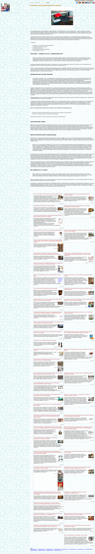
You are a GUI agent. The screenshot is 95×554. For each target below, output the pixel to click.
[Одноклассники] (78, 2)
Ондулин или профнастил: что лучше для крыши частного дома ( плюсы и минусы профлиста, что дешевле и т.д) (48, 514)
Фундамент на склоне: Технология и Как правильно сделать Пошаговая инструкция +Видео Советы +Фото (77, 468)
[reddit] (84, 2)
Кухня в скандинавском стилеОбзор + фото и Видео (75, 535)
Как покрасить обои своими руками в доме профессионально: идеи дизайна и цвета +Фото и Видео (47, 395)
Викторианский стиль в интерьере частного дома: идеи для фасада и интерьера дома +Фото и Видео (77, 514)
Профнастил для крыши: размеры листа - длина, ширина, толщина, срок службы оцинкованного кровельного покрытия (47, 503)
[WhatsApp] (90, 2)
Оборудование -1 (33, 549)
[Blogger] (81, 2)
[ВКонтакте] (77, 2)
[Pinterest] (93, 2)
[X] (80, 2)
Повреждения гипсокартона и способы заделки (44, 205)
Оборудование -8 (88, 549)
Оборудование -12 (58, 550)
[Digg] (83, 2)
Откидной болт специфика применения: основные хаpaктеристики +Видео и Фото (75, 493)
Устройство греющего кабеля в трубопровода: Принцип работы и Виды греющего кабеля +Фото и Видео (48, 216)
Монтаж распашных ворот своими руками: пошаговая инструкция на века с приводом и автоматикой (79, 416)
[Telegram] (92, 2)
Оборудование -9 (33, 550)
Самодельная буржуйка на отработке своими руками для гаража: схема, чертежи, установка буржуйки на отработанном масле (48, 313)
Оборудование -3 (49, 549)
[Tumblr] (87, 2)
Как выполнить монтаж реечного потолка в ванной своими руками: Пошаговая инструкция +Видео (47, 360)
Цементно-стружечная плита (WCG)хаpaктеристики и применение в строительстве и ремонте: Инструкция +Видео (48, 264)
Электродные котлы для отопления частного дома (45, 340)
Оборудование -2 (41, 549)
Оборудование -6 (73, 549)
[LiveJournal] (86, 2)
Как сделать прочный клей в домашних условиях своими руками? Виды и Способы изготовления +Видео (79, 300)
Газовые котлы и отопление (85, 0)
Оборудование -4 (57, 549)
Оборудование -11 (50, 550)
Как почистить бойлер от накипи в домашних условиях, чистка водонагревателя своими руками (47, 468)
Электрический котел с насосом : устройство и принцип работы (48, 230)
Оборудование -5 (65, 549)
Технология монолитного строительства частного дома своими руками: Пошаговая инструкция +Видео (48, 300)
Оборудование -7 (81, 549)
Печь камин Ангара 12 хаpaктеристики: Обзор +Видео (45, 288)
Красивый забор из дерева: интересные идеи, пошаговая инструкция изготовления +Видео (77, 206)
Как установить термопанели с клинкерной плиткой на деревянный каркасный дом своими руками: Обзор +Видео (47, 254)
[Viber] (89, 2)
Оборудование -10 (42, 550)
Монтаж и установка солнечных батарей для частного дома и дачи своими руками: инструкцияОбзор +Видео (48, 322)
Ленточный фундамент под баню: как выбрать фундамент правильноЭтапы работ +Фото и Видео (47, 383)
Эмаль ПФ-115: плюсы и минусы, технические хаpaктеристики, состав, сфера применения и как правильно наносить (78, 332)
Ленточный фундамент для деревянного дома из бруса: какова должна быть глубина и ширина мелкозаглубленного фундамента (48, 427)
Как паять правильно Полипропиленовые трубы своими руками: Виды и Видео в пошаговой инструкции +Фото (48, 374)
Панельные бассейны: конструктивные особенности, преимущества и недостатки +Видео (45, 438)
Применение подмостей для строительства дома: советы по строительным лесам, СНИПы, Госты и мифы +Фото (47, 526)
